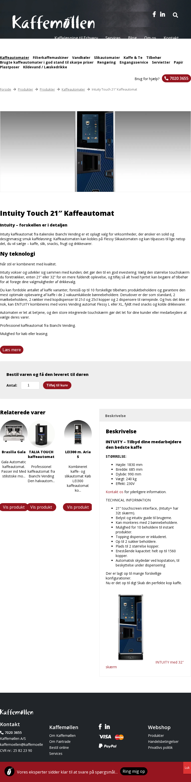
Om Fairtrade (60, 741)
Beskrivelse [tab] (115, 415)
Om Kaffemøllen (62, 735)
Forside (5, 89)
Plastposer (9, 67)
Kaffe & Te (133, 57)
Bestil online (59, 747)
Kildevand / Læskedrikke (45, 67)
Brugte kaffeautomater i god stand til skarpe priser (47, 62)
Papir (178, 62)
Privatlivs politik (160, 747)
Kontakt (171, 38)
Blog (132, 38)
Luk (187, 768)
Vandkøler (81, 57)
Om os (150, 38)
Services (113, 38)
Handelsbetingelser (163, 741)
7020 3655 (179, 78)
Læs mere (11, 349)
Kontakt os (114, 491)
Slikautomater (107, 57)
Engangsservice (134, 62)
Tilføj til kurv (57, 385)
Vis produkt (78, 507)
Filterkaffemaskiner (50, 57)
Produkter (25, 89)
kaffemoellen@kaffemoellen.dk (21, 744)
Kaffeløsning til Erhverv (76, 38)
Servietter (161, 62)
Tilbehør (153, 57)
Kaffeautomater (14, 57)
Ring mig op (134, 771)
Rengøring (106, 62)
